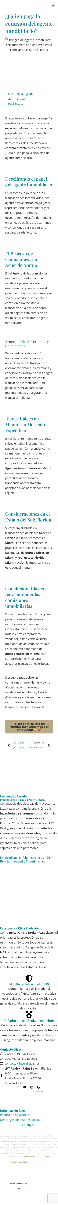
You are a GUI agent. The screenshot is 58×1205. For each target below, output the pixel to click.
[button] (53, 4)
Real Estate (15, 104)
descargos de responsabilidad (36, 1156)
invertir (29, 727)
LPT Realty (38, 1091)
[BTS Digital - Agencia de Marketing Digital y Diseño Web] (39, 1186)
